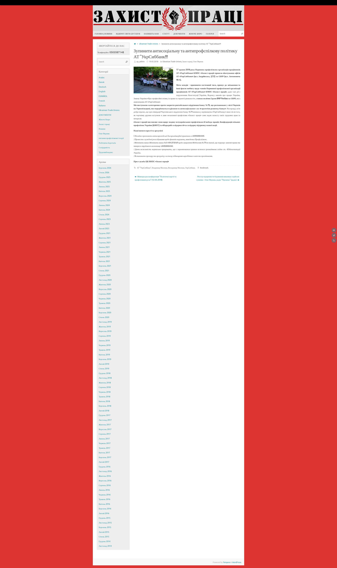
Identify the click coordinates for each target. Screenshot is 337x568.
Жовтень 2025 (105, 182)
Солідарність (104, 147)
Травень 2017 (104, 448)
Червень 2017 (104, 443)
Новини (102, 129)
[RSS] (334, 240)
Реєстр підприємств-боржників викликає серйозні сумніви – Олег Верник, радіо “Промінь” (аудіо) (217, 178)
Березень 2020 (105, 312)
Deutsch (102, 87)
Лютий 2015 (104, 532)
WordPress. (237, 562)
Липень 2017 (104, 439)
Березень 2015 (105, 527)
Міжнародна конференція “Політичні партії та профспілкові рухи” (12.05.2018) (155, 178)
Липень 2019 (104, 340)
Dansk (101, 82)
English (102, 91)
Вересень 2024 (105, 196)
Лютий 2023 (104, 228)
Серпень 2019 (105, 336)
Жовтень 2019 (105, 326)
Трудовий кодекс (106, 152)
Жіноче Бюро (104, 119)
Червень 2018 (104, 392)
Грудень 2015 (104, 518)
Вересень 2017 (105, 429)
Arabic (102, 77)
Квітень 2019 (104, 355)
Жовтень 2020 (105, 284)
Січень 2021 (104, 270)
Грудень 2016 (104, 467)
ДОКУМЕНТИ (105, 115)
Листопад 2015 (105, 523)
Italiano (102, 105)
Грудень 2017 (104, 415)
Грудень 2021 (104, 233)
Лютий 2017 (104, 462)
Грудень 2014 (104, 541)
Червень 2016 (104, 495)
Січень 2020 (104, 317)
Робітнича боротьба (107, 143)
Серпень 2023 (105, 219)
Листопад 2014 (105, 546)
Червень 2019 (104, 345)
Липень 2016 (104, 490)
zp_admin (141, 61)
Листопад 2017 (105, 420)
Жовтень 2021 (105, 238)
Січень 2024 (104, 214)
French (102, 101)
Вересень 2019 (105, 331)
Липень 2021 (104, 247)
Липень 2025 (104, 186)
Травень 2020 (104, 303)
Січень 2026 (104, 172)
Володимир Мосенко (176, 168)
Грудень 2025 (104, 177)
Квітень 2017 (104, 452)
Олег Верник (198, 61)
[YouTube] (334, 230)
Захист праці (187, 61)
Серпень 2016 (105, 485)
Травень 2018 (104, 396)
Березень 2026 (105, 168)
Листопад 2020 (105, 280)
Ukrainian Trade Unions (148, 44)
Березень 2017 (105, 457)
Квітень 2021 (104, 261)
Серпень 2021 (105, 242)
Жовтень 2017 (105, 424)
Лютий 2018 (104, 411)
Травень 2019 (104, 350)
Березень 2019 (105, 359)
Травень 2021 (104, 256)
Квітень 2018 (104, 401)
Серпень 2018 (105, 387)
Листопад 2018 (105, 378)
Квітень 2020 (104, 308)
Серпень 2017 (105, 434)
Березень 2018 (105, 406)
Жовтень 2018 (105, 383)
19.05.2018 (153, 61)
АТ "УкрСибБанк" (144, 168)
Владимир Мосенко (159, 168)
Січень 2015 (104, 537)
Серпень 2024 (105, 200)
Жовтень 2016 (105, 476)
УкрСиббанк (190, 168)
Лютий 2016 (104, 513)
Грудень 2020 (104, 275)
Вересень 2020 (105, 289)
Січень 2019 (104, 368)
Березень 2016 (105, 509)
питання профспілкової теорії (111, 138)
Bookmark (204, 168)
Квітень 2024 (104, 210)
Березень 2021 (105, 266)
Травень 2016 (104, 499)
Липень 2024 (104, 205)
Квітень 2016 (104, 504)
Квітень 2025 (104, 191)
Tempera (226, 562)
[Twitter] (334, 235)
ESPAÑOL (103, 96)
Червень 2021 (104, 252)
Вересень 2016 (105, 480)
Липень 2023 (104, 224)
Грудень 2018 (104, 373)
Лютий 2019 (104, 364)
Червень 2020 (104, 298)
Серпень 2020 (105, 294)
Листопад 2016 (105, 471)
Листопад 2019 (105, 322)
